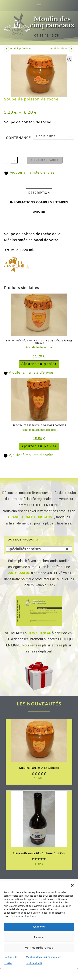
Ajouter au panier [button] (39, 364)
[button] (72, 885)
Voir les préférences (39, 948)
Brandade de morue (39, 348)
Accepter (39, 927)
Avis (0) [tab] (39, 212)
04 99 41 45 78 (46, 36)
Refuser (39, 937)
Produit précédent (20, 48)
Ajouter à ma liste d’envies (31, 172)
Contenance (18, 138)
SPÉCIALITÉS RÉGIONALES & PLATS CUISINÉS (32, 340)
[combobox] (39, 549)
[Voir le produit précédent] (6, 49)
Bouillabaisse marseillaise (39, 430)
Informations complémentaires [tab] (39, 203)
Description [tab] (39, 193)
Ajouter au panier (45, 160)
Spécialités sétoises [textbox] (38, 549)
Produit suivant (59, 48)
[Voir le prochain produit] (71, 49)
